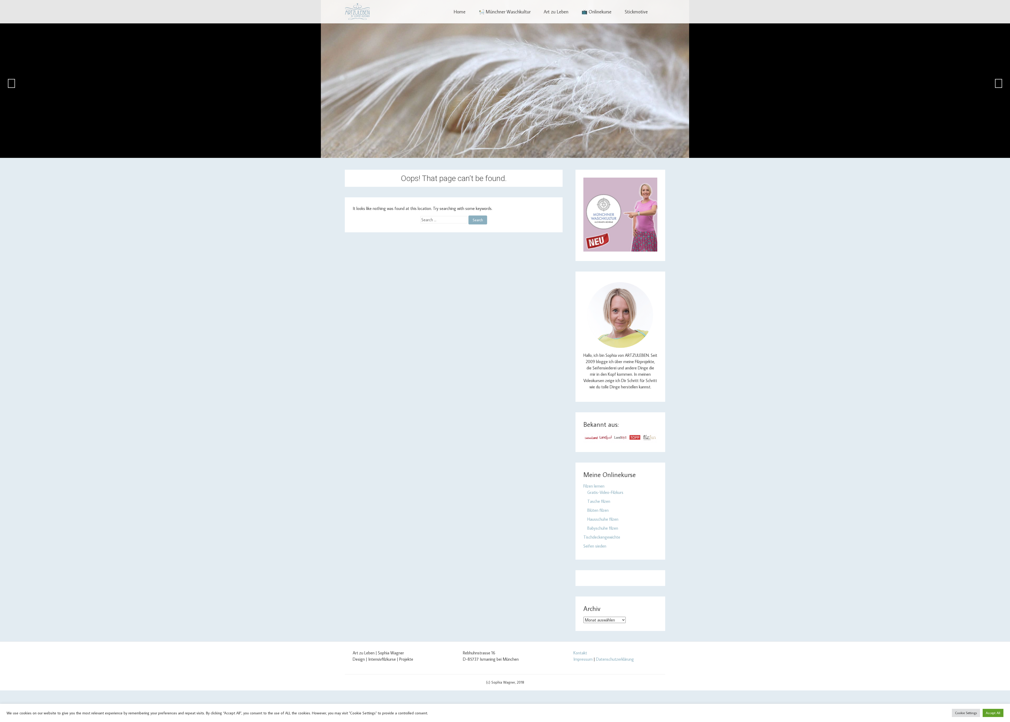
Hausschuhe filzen (602, 519)
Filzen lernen (593, 486)
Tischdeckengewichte (601, 537)
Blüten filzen (598, 510)
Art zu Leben (556, 12)
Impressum (583, 659)
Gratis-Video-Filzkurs (605, 492)
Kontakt (580, 652)
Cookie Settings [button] (966, 713)
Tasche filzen (598, 501)
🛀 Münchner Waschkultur (505, 12)
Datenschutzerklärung (615, 659)
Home (460, 12)
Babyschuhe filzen (602, 528)
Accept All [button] (993, 713)
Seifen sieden (594, 546)
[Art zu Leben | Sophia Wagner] (357, 12)
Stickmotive (636, 12)
